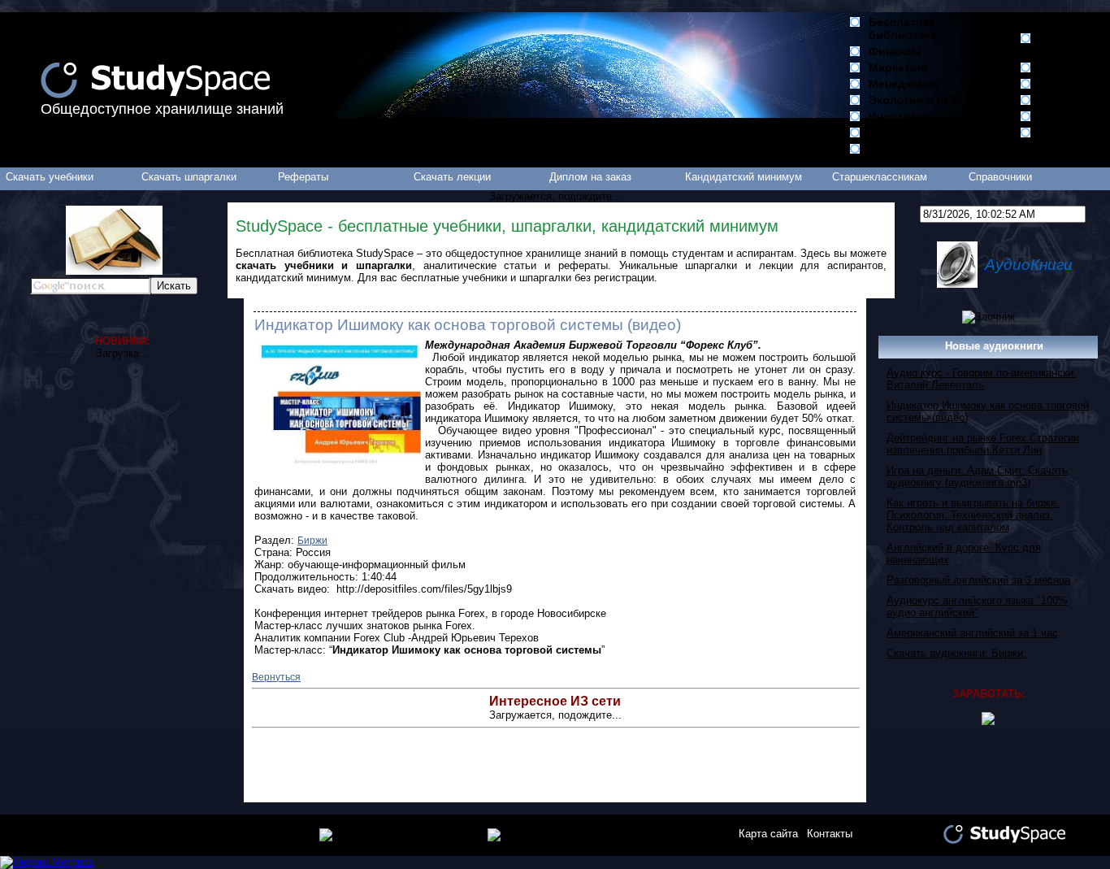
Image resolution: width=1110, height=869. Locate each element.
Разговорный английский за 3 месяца (978, 580)
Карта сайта (768, 834)
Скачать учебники (49, 177)
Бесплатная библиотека (903, 28)
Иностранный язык (923, 116)
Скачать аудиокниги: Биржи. (956, 653)
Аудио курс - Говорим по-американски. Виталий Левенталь (982, 379)
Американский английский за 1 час (972, 633)
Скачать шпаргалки (188, 177)
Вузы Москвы (1062, 45)
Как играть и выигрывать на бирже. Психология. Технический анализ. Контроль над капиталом (973, 515)
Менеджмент (904, 83)
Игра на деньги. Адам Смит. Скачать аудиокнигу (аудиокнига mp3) (977, 476)
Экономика (900, 132)
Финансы (895, 51)
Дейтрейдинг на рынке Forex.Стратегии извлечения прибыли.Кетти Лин (983, 444)
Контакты (829, 834)
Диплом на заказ (590, 177)
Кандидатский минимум (743, 177)
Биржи (312, 540)
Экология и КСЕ (914, 99)
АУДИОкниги (1074, 83)
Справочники (1000, 177)
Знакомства (1073, 116)
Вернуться (276, 677)
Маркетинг (899, 67)
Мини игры (1071, 99)
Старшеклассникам (879, 177)
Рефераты (303, 177)
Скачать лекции (452, 177)
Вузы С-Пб (1069, 67)
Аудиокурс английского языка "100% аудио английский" (977, 606)
